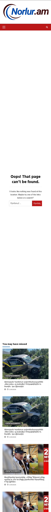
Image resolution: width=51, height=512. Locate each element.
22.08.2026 (12, 389)
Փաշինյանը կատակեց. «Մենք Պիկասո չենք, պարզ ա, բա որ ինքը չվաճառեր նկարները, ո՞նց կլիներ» (24, 479)
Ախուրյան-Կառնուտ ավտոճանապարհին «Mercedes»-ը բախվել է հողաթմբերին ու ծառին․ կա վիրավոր (23, 384)
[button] (4, 27)
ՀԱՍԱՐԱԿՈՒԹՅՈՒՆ (12, 376)
